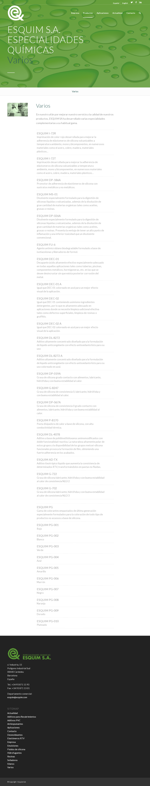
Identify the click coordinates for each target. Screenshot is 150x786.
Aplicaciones (13, 727)
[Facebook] (136, 2)
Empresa (11, 742)
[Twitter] (131, 2)
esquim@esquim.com (17, 697)
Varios (10, 767)
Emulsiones (12, 745)
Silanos (10, 763)
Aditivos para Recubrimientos (21, 716)
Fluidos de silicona (16, 749)
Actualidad (12, 713)
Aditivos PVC (13, 720)
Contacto (12, 731)
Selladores (12, 760)
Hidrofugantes (14, 752)
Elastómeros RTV (15, 738)
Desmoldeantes (15, 735)
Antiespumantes (15, 724)
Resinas (11, 756)
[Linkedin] (140, 2)
